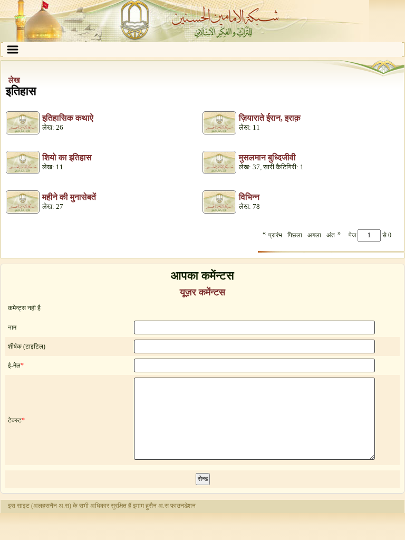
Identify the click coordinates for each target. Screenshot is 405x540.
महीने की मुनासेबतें (69, 196)
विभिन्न (249, 196)
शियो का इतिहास (67, 157)
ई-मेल (14, 365)
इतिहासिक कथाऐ (67, 117)
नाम (12, 327)
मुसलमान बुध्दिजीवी (267, 157)
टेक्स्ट (15, 420)
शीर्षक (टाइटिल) (26, 346)
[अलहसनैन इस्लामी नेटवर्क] (202, 21)
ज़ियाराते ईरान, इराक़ (270, 117)
